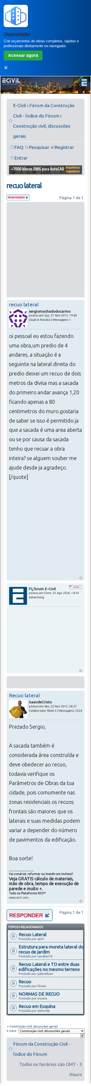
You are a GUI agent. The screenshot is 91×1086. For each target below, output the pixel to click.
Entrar (21, 158)
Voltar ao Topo (80, 578)
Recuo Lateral (33, 934)
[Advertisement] (45, 248)
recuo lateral (24, 185)
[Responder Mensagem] (18, 198)
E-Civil (19, 105)
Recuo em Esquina (37, 1006)
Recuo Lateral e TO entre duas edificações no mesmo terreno (49, 967)
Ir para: (12, 1030)
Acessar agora (23, 55)
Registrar (64, 147)
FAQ (19, 147)
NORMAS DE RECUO (39, 993)
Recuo (25, 981)
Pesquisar (39, 147)
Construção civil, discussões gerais (33, 1026)
